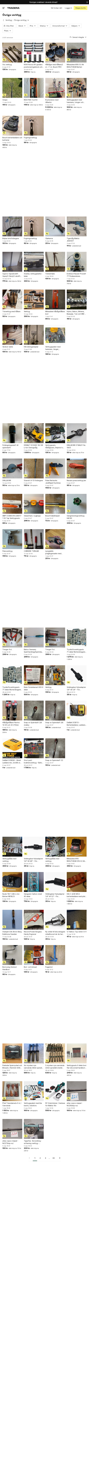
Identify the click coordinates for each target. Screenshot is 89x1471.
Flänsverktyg (7, 551)
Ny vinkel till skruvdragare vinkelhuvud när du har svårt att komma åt (55, 933)
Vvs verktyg (7, 65)
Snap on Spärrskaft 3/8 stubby (33, 724)
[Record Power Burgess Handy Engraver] (34, 920)
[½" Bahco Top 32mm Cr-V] (77, 920)
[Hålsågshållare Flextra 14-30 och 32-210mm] (12, 710)
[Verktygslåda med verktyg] (12, 847)
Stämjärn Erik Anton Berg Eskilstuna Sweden (12, 933)
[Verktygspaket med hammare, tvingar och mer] (77, 88)
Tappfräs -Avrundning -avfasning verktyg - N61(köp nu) (33, 1142)
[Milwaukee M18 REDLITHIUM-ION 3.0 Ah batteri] (77, 847)
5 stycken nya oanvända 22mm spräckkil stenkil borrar (54, 1066)
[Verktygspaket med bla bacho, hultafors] (34, 1091)
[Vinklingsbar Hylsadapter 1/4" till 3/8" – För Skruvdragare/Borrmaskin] (34, 847)
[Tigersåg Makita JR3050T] (77, 226)
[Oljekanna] (55, 226)
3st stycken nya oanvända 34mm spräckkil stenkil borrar (34, 1066)
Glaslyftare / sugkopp (32, 516)
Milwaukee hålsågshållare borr (55, 312)
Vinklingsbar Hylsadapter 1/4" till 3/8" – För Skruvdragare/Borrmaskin (33, 860)
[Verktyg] (34, 299)
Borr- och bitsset (30, 967)
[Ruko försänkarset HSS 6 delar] (34, 675)
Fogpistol (48, 967)
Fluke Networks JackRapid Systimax (53, 481)
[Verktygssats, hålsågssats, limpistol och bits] (55, 433)
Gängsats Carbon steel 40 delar (33, 895)
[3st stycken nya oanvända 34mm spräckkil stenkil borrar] (34, 1053)
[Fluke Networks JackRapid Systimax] (55, 468)
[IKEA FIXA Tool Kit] (34, 88)
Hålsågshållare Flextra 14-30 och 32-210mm (10, 724)
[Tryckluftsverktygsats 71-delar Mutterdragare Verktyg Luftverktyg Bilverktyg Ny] (77, 637)
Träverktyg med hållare (11, 311)
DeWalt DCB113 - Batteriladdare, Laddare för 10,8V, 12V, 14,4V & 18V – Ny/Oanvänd (76, 724)
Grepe (4, 100)
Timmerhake (50, 274)
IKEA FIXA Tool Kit (31, 100)
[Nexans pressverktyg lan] (77, 468)
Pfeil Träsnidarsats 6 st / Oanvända (11, 1104)
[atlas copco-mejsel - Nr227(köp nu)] (12, 1129)
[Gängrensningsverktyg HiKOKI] (77, 504)
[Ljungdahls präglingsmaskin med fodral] (55, 539)
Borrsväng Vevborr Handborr (9, 968)
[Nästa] (59, 1158)
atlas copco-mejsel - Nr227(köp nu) (10, 1142)
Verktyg (8, 20)
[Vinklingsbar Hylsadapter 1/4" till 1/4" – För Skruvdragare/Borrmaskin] (77, 675)
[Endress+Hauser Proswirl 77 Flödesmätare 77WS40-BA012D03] (77, 262)
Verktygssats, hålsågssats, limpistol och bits (55, 446)
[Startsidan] (13, 8)
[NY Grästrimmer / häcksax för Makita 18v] (55, 1091)
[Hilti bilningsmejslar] (34, 335)
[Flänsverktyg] (12, 539)
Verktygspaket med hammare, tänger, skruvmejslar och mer (53, 348)
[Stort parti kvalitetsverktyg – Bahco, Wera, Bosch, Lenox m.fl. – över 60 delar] (34, 748)
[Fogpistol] (55, 955)
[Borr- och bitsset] (34, 955)
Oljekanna (49, 238)
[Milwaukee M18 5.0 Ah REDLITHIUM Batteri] (77, 52)
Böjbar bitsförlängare (10, 238)
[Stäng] (87, 2)
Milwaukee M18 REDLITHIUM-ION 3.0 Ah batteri (76, 860)
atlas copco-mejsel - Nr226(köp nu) (75, 1104)
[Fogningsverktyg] (34, 126)
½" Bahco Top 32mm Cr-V (76, 932)
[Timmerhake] (55, 262)
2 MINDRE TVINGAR (31, 551)
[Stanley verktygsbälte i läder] (34, 262)
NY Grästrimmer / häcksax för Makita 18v (55, 1104)
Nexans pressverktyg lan (76, 480)
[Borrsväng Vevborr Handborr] (12, 955)
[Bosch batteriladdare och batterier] (12, 126)
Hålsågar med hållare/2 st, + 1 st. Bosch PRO (54, 66)
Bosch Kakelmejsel (52, 516)
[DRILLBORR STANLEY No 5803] (77, 433)
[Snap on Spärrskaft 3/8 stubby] (34, 710)
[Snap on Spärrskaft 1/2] (55, 748)
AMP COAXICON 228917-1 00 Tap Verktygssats (12, 517)
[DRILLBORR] (12, 468)
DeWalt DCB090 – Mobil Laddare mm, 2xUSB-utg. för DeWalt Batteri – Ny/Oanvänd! (12, 761)
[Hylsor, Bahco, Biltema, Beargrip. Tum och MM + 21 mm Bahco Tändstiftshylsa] (77, 299)
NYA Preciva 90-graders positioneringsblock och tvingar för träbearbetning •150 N (33, 66)
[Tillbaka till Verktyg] (3, 20)
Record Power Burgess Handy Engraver (33, 933)
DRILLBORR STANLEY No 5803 (76, 446)
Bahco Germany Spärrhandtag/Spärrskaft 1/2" (33, 650)
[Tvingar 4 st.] (12, 637)
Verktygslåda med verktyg (9, 860)
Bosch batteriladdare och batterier (12, 139)
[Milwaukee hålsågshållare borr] (55, 299)
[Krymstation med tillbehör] (55, 88)
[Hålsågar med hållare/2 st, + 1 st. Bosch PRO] (55, 52)
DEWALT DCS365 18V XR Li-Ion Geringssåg (33, 446)
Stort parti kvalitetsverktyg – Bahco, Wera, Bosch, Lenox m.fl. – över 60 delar (34, 761)
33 (53, 1158)
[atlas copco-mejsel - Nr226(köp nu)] (77, 1091)
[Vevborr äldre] (12, 335)
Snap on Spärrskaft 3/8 (54, 722)
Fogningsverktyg (30, 138)
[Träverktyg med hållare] (12, 299)
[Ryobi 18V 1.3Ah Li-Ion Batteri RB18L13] (12, 882)
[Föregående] (30, 1158)
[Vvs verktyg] (12, 52)
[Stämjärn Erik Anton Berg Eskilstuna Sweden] (12, 920)
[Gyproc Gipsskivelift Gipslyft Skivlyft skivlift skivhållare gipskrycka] (12, 262)
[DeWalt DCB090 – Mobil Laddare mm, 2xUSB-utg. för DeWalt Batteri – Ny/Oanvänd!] (12, 748)
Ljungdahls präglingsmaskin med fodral (53, 552)
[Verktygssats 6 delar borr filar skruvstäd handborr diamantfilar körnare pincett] (77, 1053)
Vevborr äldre (7, 347)
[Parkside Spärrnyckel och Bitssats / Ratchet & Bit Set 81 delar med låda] (12, 1053)
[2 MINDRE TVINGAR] (34, 539)
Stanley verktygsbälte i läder (33, 275)
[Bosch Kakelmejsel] (55, 504)
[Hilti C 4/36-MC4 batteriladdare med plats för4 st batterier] (77, 882)
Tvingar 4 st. (7, 649)
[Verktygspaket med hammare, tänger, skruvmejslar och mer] (55, 335)
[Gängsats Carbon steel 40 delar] (34, 882)
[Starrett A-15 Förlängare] (34, 468)
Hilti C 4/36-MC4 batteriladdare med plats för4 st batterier (76, 895)
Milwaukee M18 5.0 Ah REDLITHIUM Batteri (75, 66)
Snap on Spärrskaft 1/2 (54, 760)
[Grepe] (12, 88)
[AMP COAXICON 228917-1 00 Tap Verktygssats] (12, 504)
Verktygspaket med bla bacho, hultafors (33, 1104)
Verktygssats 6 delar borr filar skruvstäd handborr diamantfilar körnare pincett (76, 1066)
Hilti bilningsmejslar (31, 347)
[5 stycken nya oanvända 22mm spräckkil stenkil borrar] (55, 1053)
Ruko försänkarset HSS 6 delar (33, 688)
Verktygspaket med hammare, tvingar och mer (75, 101)
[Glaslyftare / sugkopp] (34, 504)
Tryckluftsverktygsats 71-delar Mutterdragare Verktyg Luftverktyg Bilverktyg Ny (76, 650)
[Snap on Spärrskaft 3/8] (55, 710)
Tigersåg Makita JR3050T (73, 239)
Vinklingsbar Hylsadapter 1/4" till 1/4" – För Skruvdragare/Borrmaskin (76, 688)
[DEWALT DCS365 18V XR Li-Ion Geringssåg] (34, 433)
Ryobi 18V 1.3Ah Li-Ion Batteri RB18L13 (10, 895)
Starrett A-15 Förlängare (33, 480)
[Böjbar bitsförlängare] (12, 226)
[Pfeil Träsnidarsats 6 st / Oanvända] (12, 1091)
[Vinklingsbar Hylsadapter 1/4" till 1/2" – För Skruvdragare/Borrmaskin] (55, 882)
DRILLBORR (6, 480)
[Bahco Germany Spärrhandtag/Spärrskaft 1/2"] (34, 637)
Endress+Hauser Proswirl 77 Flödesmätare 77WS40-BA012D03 (76, 275)
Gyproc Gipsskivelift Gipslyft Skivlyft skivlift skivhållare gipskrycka (11, 275)
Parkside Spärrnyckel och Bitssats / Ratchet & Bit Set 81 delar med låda (12, 1066)
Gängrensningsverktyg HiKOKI (75, 517)
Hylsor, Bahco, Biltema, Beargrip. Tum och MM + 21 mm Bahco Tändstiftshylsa (76, 312)
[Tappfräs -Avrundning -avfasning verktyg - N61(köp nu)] (34, 1129)
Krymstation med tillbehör (51, 101)
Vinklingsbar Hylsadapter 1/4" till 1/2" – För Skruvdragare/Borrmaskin (55, 895)
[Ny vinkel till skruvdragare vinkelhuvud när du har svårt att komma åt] (55, 920)
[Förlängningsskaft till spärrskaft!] (12, 433)
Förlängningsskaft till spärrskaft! (10, 446)
